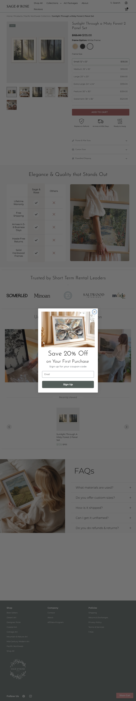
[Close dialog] (94, 311)
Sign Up (68, 384)
